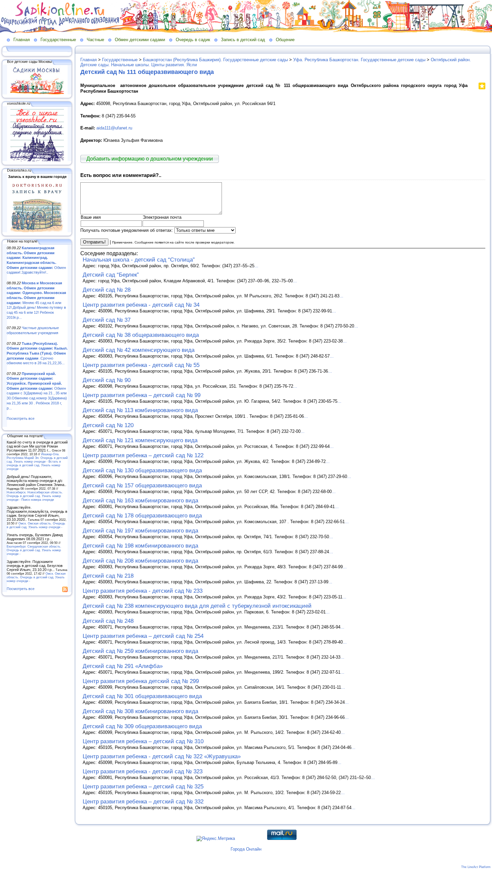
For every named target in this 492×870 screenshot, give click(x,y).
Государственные (58, 39)
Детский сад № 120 (108, 425)
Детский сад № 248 (108, 621)
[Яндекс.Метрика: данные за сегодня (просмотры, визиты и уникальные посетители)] (215, 838)
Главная (21, 39)
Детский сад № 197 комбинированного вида (140, 530)
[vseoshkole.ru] (37, 160)
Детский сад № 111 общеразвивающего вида (147, 72)
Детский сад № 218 (108, 576)
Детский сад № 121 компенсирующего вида (140, 440)
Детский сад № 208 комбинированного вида (140, 561)
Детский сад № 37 (107, 320)
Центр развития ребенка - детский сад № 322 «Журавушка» (162, 756)
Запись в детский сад (243, 39)
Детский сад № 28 (107, 290)
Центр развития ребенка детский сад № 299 (141, 681)
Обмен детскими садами (140, 39)
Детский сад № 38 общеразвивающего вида (141, 335)
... (256, 265)
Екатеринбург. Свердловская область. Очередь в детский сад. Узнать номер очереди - (34, 550)
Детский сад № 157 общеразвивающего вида (142, 485)
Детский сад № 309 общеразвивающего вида (142, 726)
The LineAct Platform (476, 867)
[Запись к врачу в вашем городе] (37, 231)
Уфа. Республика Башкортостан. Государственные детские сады (359, 59)
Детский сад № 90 (107, 380)
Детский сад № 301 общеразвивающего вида (142, 696)
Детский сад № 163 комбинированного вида (140, 500)
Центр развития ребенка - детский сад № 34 (141, 305)
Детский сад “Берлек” (111, 275)
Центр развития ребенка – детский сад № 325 (143, 786)
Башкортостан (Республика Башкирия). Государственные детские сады (215, 59)
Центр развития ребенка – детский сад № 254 (143, 636)
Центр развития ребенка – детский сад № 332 (143, 801)
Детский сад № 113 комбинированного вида (140, 410)
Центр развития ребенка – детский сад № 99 (141, 395)
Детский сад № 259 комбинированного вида (140, 651)
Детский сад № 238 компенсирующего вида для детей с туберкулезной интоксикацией (197, 606)
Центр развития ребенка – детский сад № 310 (143, 741)
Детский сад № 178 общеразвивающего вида (142, 515)
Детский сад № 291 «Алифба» (123, 666)
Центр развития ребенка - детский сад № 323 (142, 771)
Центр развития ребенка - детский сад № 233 (142, 591)
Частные (95, 39)
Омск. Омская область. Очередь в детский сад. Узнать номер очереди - (36, 525)
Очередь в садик (193, 39)
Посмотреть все (20, 418)
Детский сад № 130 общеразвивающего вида (142, 470)
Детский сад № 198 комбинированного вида (140, 546)
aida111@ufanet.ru (114, 127)
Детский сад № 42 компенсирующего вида (138, 350)
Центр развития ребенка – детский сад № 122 (143, 455)
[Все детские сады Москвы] (37, 93)
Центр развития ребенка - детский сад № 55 (141, 365)
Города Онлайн (246, 849)
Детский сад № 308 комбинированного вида (140, 711)
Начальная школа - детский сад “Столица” (139, 260)
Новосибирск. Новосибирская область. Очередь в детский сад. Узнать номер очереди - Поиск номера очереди (35, 495)
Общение (285, 39)
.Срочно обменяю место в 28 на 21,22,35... (37, 353)
